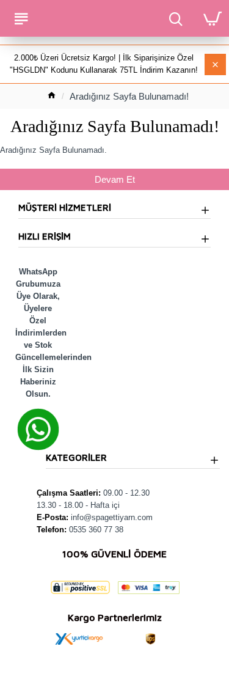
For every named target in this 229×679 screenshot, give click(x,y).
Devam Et (115, 179)
